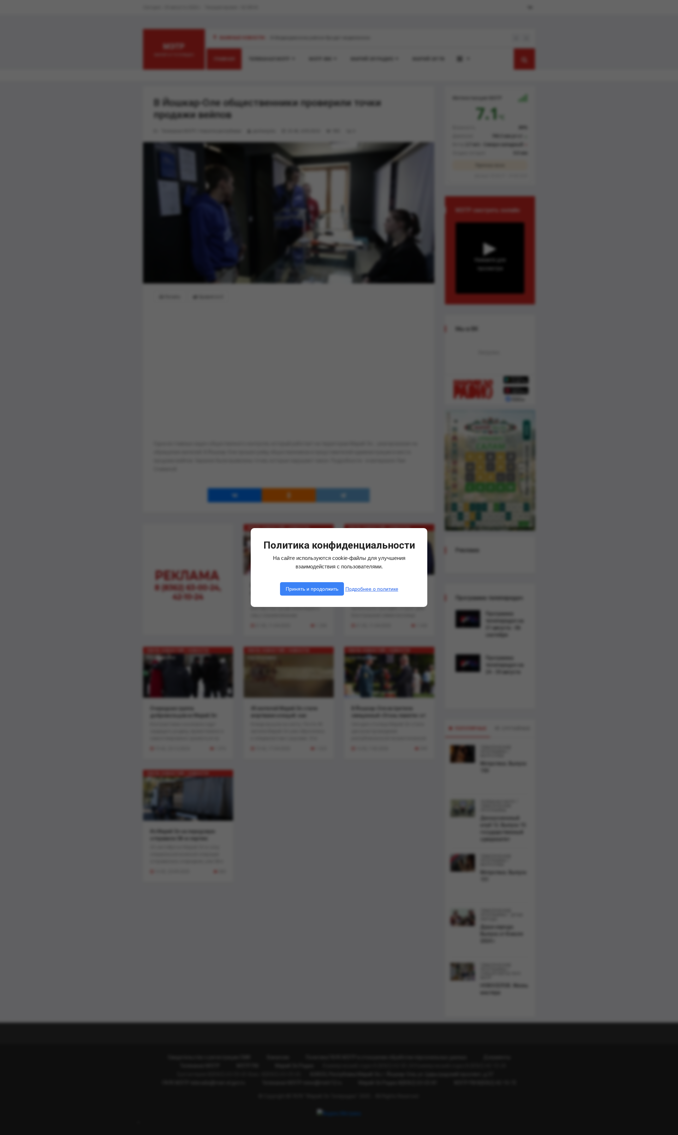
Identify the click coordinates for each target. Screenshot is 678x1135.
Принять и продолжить (312, 589)
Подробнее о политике (371, 589)
